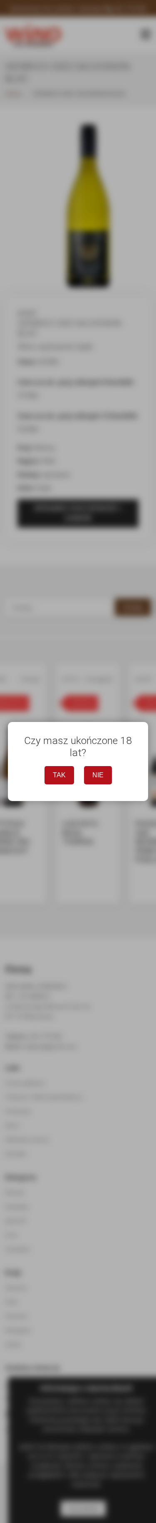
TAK (59, 775)
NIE (98, 775)
